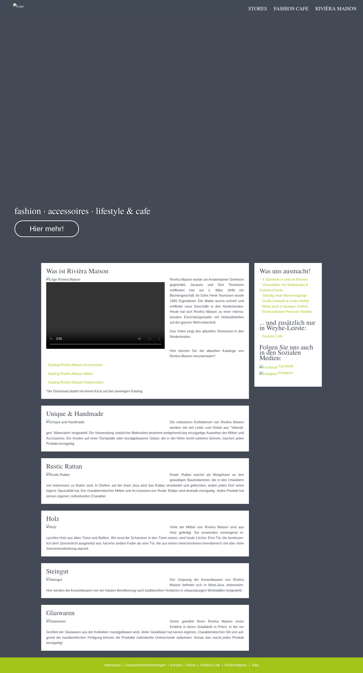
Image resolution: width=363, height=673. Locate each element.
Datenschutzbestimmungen (145, 665)
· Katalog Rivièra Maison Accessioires (74, 365)
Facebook (285, 366)
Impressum (112, 665)
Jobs (255, 665)
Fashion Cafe (291, 8)
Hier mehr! (47, 229)
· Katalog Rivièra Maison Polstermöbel (75, 382)
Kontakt (176, 665)
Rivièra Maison (335, 8)
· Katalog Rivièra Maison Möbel (69, 374)
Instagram (285, 372)
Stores (257, 8)
